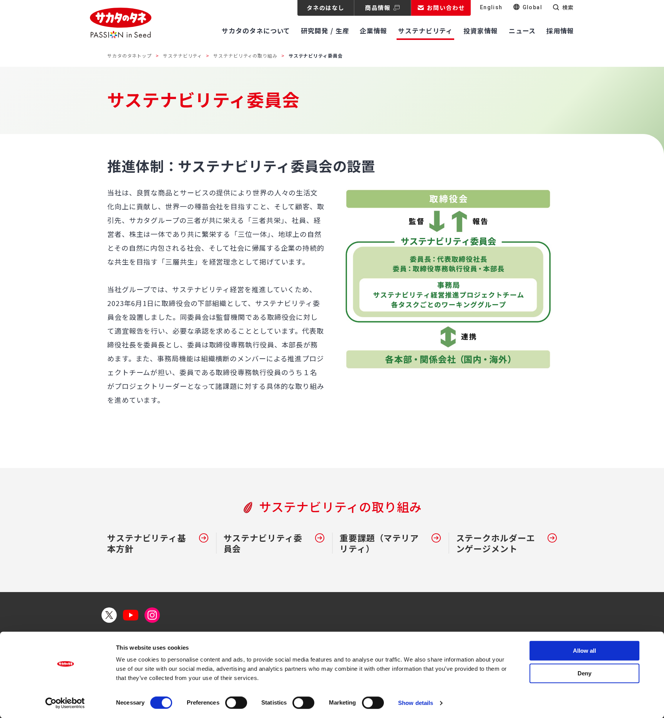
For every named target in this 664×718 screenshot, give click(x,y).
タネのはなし (326, 7)
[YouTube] (130, 615)
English (491, 7)
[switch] (236, 702)
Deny (584, 673)
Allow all (584, 650)
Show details (415, 703)
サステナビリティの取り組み (245, 55)
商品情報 (377, 7)
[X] (109, 615)
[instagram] (152, 615)
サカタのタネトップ (129, 55)
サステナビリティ (182, 55)
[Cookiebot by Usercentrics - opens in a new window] (65, 703)
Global (532, 7)
